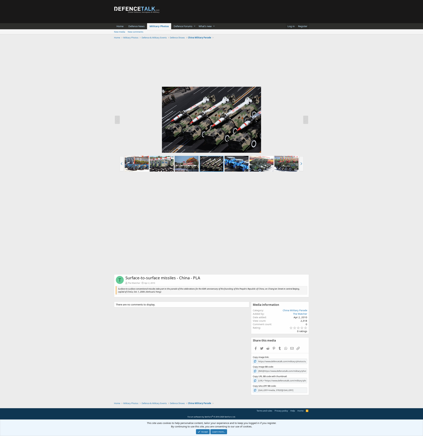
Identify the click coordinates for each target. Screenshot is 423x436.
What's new (205, 26)
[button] (194, 26)
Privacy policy (281, 410)
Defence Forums (183, 26)
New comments (135, 31)
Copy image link (261, 357)
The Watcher (134, 282)
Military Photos (159, 26)
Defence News (136, 26)
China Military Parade (295, 310)
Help (292, 410)
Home (119, 26)
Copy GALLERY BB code (264, 385)
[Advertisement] (211, 63)
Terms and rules (264, 410)
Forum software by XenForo (212, 416)
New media (119, 31)
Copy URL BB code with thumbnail (270, 376)
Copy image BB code (263, 366)
